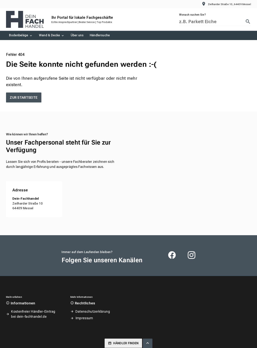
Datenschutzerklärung (92, 311)
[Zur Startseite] (25, 19)
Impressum (84, 318)
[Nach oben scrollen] (147, 343)
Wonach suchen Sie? (192, 14)
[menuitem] (21, 35)
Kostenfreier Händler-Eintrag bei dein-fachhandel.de (33, 313)
